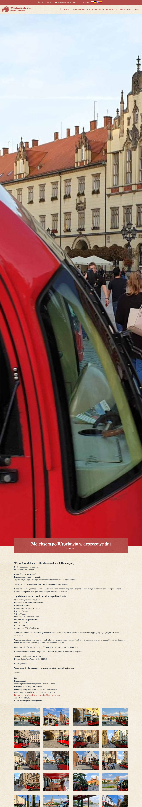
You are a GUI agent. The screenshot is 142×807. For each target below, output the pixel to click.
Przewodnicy (76, 9)
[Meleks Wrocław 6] (56, 747)
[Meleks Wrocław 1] (56, 725)
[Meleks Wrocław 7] (86, 747)
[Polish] (92, 2)
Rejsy (84, 9)
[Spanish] (100, 2)
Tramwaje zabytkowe (94, 9)
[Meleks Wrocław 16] (115, 791)
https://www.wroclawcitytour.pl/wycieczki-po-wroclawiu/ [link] (37, 695)
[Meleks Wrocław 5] (27, 747)
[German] (95, 2)
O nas (136, 9)
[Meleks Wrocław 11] (86, 769)
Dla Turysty (113, 9)
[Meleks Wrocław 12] (115, 769)
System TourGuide (126, 9)
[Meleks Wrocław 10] (56, 769)
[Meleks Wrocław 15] (86, 791)
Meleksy (105, 9)
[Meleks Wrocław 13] (27, 791)
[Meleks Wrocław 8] (115, 747)
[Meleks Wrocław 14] (56, 791)
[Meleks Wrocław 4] (27, 725)
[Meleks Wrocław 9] (27, 769)
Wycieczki (65, 9)
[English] (97, 2)
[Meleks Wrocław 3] (86, 725)
